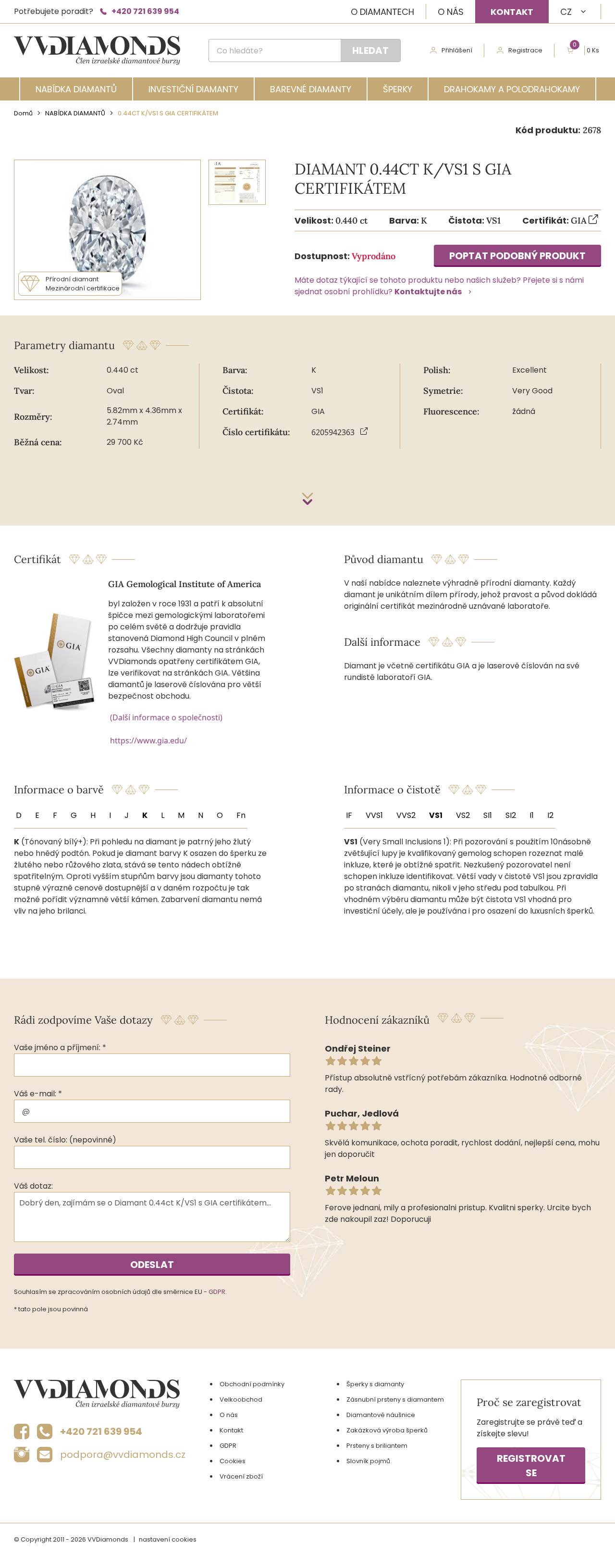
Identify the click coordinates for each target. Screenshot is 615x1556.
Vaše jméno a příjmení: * (60, 1047)
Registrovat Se (531, 1466)
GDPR (217, 1291)
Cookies (233, 1461)
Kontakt (512, 12)
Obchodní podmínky (252, 1384)
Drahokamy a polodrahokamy (512, 89)
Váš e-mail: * (38, 1093)
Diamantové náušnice (380, 1414)
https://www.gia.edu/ (148, 740)
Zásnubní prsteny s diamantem (395, 1399)
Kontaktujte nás (428, 291)
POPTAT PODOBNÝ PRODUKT (517, 256)
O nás (451, 12)
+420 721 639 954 (145, 11)
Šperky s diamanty (375, 1384)
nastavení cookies (168, 1539)
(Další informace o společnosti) (166, 717)
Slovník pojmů (368, 1461)
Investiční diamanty (193, 89)
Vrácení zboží (241, 1476)
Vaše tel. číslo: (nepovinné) (65, 1139)
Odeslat (152, 1264)
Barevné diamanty (310, 89)
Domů (23, 113)
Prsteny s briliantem (376, 1445)
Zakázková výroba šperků (387, 1430)
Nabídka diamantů (76, 89)
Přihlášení (457, 50)
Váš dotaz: (33, 1186)
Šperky (397, 89)
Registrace (525, 50)
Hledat (370, 50)
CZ (566, 12)
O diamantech (382, 12)
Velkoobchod (241, 1399)
